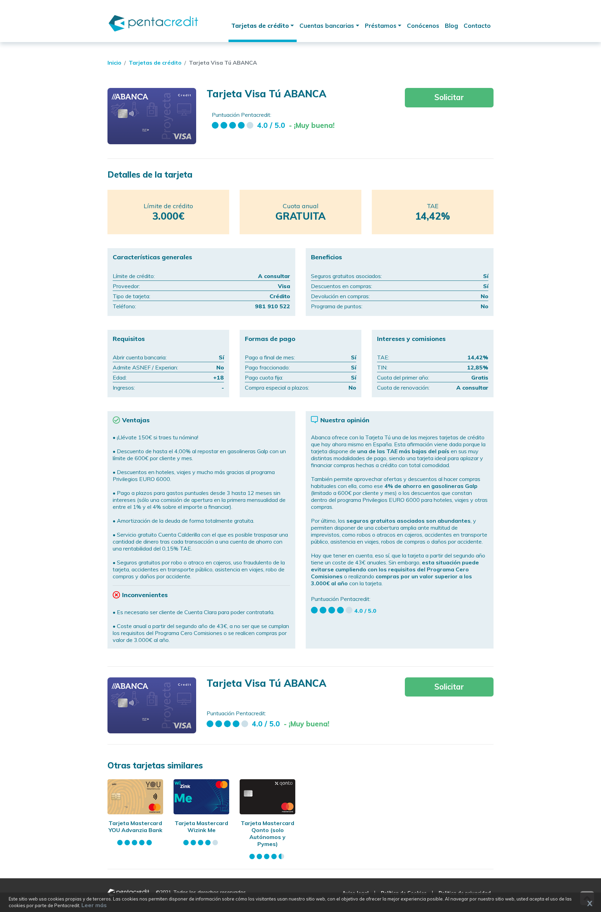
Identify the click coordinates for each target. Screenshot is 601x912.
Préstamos (380, 25)
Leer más (94, 905)
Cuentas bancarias (326, 25)
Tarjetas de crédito (260, 25)
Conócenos (423, 25)
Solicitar (449, 97)
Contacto (477, 25)
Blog (451, 25)
